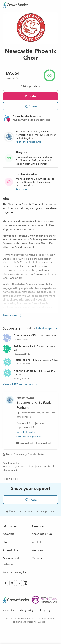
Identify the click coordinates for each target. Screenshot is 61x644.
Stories (7, 542)
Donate (30, 96)
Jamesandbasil (26, 443)
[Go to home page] (15, 5)
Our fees (37, 558)
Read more (21, 189)
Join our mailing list (15, 572)
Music (9, 454)
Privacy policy (26, 610)
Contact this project (28, 436)
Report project (10, 478)
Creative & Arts (36, 454)
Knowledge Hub (42, 533)
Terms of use (9, 610)
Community (20, 454)
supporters (30, 86)
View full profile (26, 432)
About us (8, 533)
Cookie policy (43, 610)
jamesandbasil (44, 443)
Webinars (37, 550)
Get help (37, 542)
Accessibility (10, 550)
